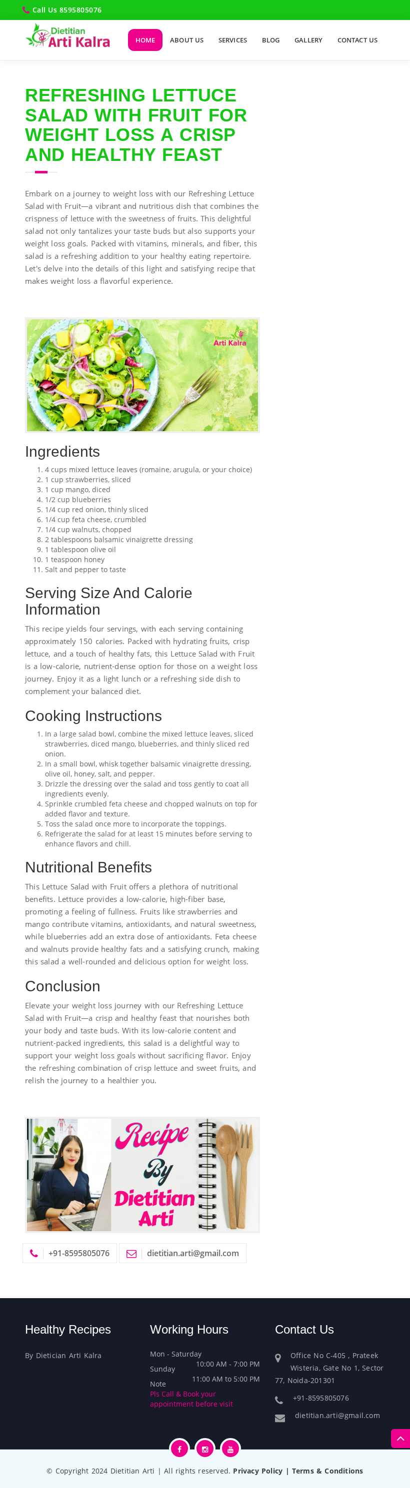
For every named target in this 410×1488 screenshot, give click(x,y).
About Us (187, 39)
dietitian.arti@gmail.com (193, 1253)
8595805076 (81, 9)
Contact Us (358, 39)
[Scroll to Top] (400, 1438)
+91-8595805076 (79, 1253)
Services (232, 39)
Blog (271, 39)
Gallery (308, 39)
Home (145, 39)
